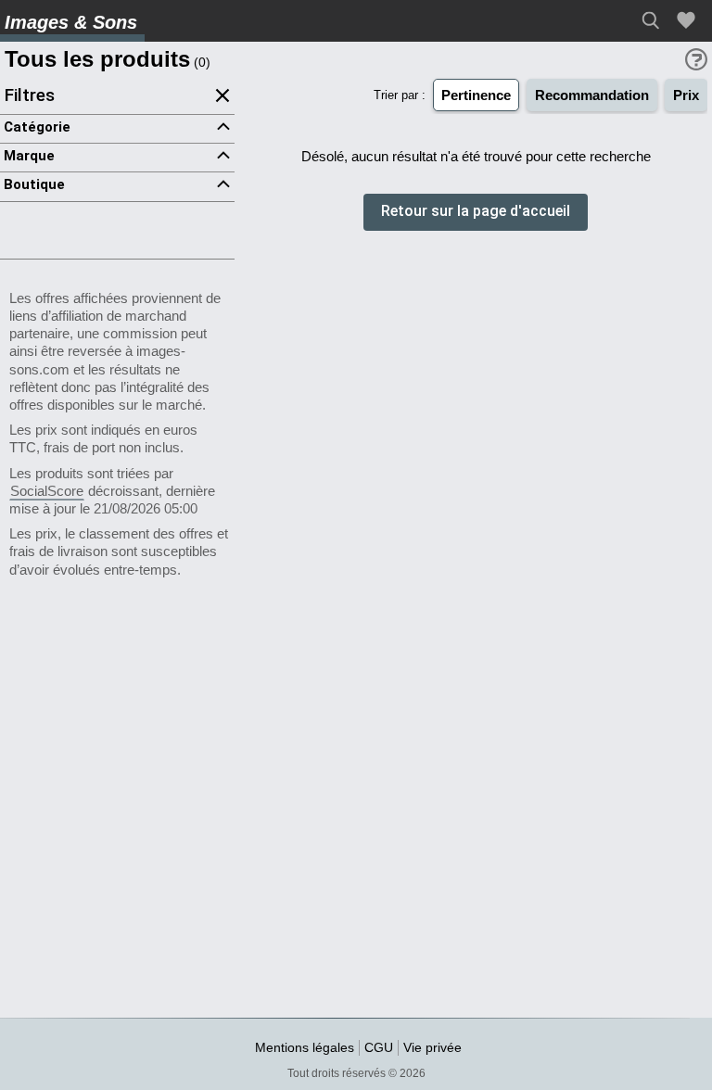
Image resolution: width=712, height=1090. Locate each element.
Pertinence (476, 95)
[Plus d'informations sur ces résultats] (696, 59)
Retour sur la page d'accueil (475, 212)
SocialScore (46, 491)
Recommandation (592, 95)
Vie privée (432, 1047)
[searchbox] (656, 20)
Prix (686, 95)
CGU (378, 1047)
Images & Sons (71, 22)
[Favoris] (689, 21)
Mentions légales (304, 1047)
